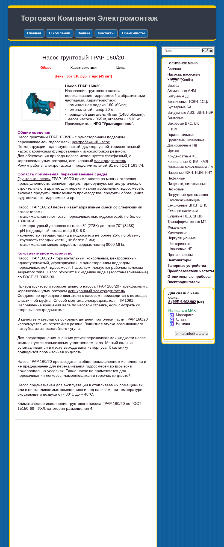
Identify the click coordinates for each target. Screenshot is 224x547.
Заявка (84, 33)
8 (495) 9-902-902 (182, 302)
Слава (181, 319)
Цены (120, 68)
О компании (59, 33)
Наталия (183, 324)
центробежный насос (91, 142)
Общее (45, 68)
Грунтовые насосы (34, 179)
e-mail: (192, 333)
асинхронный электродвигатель (96, 291)
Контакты (106, 33)
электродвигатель (110, 161)
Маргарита (185, 315)
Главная (34, 33)
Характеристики (83, 68)
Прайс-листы (133, 33)
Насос (22, 207)
